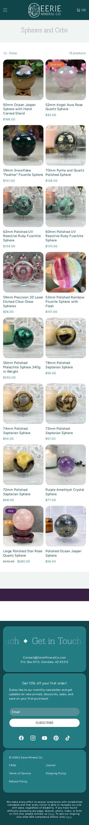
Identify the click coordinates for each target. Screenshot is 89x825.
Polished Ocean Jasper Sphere (64, 553)
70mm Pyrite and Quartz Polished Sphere (65, 172)
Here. (51, 813)
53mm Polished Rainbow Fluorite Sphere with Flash (65, 301)
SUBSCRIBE (44, 723)
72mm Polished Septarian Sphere (59, 431)
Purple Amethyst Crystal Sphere (65, 492)
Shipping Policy (56, 773)
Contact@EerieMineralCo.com (44, 657)
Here (69, 816)
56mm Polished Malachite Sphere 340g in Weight (22, 367)
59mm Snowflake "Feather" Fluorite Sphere (23, 172)
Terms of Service (20, 773)
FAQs (12, 765)
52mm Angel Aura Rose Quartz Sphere (64, 107)
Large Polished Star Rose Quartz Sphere (22, 553)
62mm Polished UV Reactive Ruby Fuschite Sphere (22, 236)
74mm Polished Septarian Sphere (17, 431)
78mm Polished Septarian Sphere (59, 365)
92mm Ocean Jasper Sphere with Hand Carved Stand (19, 109)
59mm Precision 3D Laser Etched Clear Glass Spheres (23, 301)
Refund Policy (18, 781)
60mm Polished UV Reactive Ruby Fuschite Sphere (64, 236)
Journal (50, 765)
